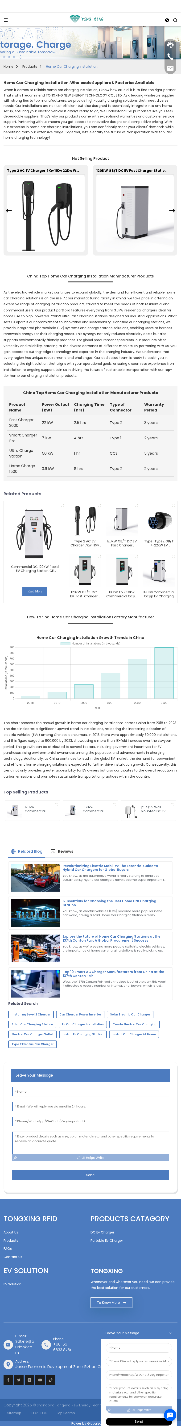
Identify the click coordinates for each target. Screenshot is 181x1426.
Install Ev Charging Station (82, 1034)
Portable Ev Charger (106, 1240)
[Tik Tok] (50, 1380)
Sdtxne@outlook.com (24, 1347)
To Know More (108, 1302)
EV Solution (12, 1284)
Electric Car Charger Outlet (32, 1034)
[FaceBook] (8, 1380)
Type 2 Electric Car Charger (32, 1044)
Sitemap (14, 1412)
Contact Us (13, 1256)
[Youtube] (40, 1380)
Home (8, 66)
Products (29, 66)
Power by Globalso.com (90, 1423)
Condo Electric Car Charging (134, 1024)
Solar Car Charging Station (32, 1024)
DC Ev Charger (102, 1232)
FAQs (8, 1248)
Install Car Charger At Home (134, 1034)
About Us (11, 1232)
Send (90, 1175)
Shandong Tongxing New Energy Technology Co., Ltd (80, 1405)
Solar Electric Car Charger (130, 1014)
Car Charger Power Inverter (80, 1014)
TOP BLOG (38, 1412)
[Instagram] (29, 1380)
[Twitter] (18, 1380)
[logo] (86, 19)
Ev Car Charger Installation (83, 1024)
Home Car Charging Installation (72, 66)
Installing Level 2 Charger (31, 1014)
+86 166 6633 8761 (62, 1347)
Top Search (65, 1412)
